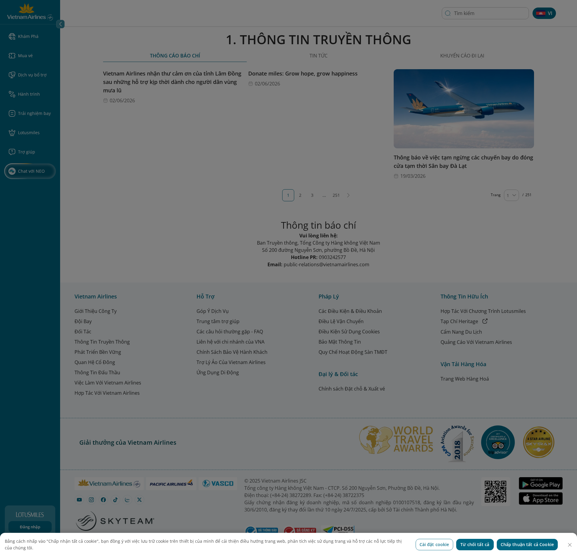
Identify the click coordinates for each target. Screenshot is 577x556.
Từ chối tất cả (474, 544)
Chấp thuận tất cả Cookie (527, 544)
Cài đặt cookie (434, 544)
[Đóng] (569, 544)
